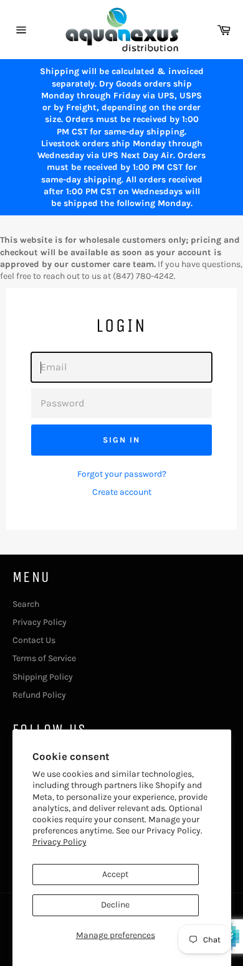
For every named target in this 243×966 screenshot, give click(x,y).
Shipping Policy (42, 677)
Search (25, 604)
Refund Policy (39, 695)
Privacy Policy (59, 842)
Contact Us (33, 640)
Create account (121, 492)
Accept (115, 874)
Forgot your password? (121, 474)
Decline (115, 904)
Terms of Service (44, 658)
